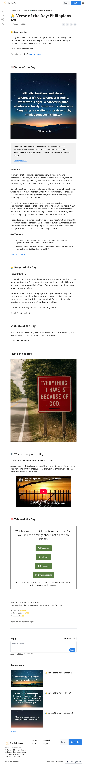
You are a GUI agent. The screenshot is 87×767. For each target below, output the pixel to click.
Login (66, 3)
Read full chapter (18, 254)
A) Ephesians (43, 548)
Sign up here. (34, 54)
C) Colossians (43, 566)
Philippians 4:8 (20, 160)
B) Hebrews (43, 557)
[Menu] (83, 2)
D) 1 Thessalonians (43, 575)
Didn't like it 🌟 (18, 616)
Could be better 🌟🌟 (21, 613)
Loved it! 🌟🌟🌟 (19, 610)
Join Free (76, 3)
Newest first (68, 638)
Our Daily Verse (15, 10)
